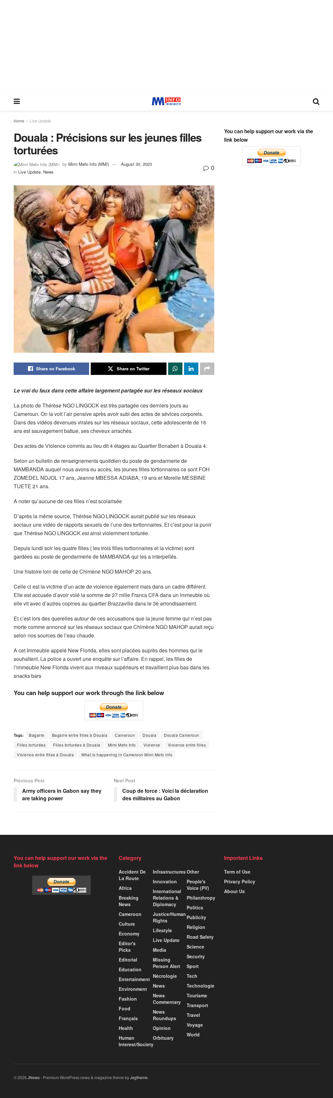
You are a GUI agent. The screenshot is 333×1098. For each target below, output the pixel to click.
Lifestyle (162, 930)
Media (159, 950)
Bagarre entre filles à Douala (80, 735)
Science (195, 946)
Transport (197, 1005)
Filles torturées (31, 745)
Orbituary (163, 1037)
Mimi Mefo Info (122, 745)
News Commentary (167, 998)
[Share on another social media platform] (207, 369)
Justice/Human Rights (169, 917)
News (48, 172)
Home (19, 120)
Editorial (128, 959)
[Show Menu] (17, 101)
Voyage (195, 1024)
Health (126, 1028)
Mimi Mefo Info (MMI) (88, 164)
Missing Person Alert (166, 962)
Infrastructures (169, 871)
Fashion (128, 998)
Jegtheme (139, 1077)
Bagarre (37, 735)
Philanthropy (201, 897)
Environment (133, 989)
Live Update (40, 120)
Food (124, 1008)
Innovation (165, 881)
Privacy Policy (239, 881)
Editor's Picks (127, 946)
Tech (192, 976)
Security (196, 956)
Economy (129, 933)
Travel (193, 1015)
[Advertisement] (166, 45)
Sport (193, 966)
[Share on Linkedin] (191, 369)
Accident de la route (132, 874)
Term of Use (237, 871)
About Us (234, 891)
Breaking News (129, 900)
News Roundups (164, 1014)
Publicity (196, 917)
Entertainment (134, 979)
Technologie (200, 985)
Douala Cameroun (181, 735)
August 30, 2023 (136, 164)
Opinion (162, 1028)
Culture (127, 923)
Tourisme (197, 995)
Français (128, 1018)
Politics (195, 907)
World (193, 1034)
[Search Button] (316, 101)
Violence (151, 745)
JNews (34, 1077)
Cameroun (125, 735)
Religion (196, 927)
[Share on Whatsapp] (175, 369)
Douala (149, 735)
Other (193, 871)
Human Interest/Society (136, 1041)
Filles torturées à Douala (76, 745)
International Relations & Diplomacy (167, 897)
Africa (125, 888)
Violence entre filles (187, 745)
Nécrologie (165, 976)
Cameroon (130, 914)
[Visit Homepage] (166, 101)
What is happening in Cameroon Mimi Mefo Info (126, 754)
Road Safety (200, 937)
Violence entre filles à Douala (45, 754)
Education (130, 969)
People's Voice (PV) (198, 884)
